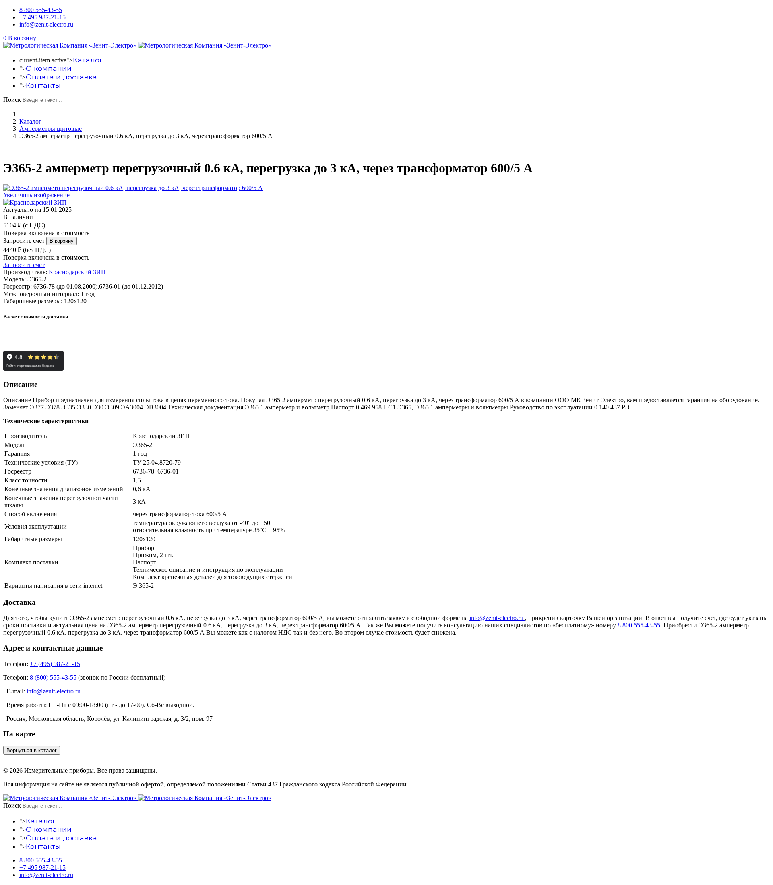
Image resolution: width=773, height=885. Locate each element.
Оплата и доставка (61, 76)
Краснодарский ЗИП (77, 272)
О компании (49, 68)
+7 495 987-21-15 (42, 17)
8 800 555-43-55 (40, 9)
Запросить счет (24, 240)
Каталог (88, 60)
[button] (19, 38)
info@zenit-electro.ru (46, 24)
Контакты (43, 85)
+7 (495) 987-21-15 (55, 663)
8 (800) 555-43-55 (53, 677)
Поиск (12, 99)
